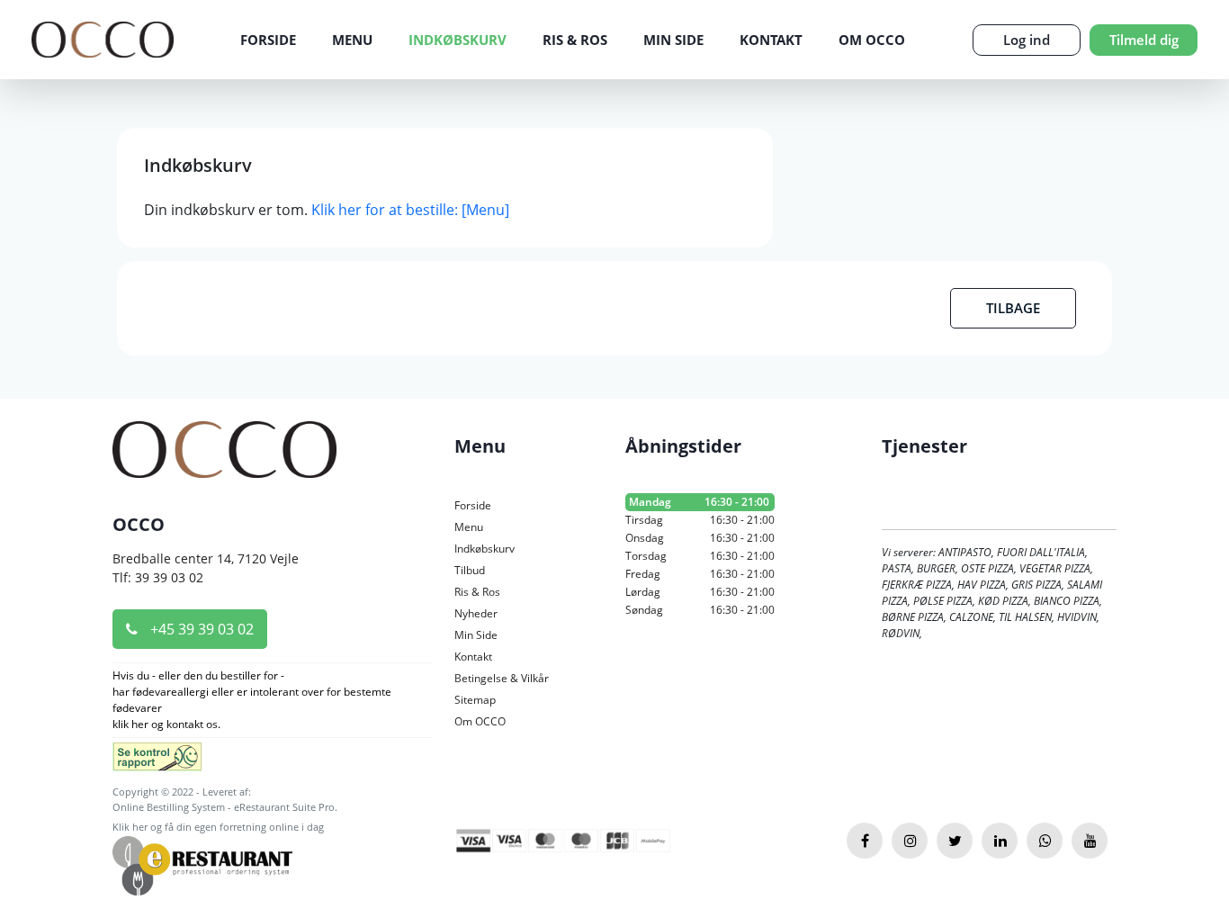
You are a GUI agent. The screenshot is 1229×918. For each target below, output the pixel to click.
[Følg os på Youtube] (1090, 841)
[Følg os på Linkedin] (1000, 841)
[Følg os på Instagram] (910, 841)
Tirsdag (700, 519)
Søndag (700, 609)
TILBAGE (1013, 308)
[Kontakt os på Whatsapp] (1045, 841)
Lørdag (700, 591)
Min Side (673, 40)
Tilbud (469, 570)
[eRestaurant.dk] (202, 865)
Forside (268, 40)
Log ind (1026, 40)
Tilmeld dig (1144, 40)
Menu (352, 40)
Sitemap (475, 699)
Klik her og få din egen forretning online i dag (218, 826)
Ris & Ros (575, 40)
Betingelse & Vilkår (501, 678)
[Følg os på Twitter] (955, 841)
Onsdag (700, 537)
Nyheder (476, 613)
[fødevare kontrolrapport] (157, 762)
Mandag (699, 501)
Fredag (700, 573)
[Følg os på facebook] (865, 841)
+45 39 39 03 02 (200, 629)
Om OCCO (872, 40)
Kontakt (771, 40)
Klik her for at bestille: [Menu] (410, 210)
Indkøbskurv (457, 40)
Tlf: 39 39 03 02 (157, 577)
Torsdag (700, 555)
